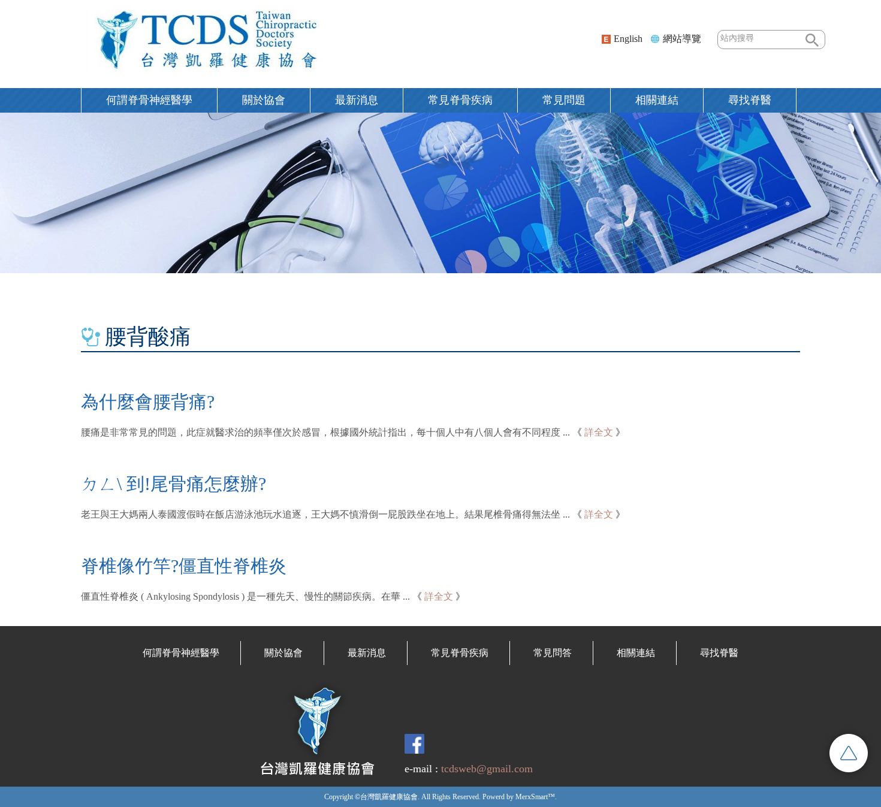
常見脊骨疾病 (460, 100)
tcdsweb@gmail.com (487, 769)
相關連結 (656, 100)
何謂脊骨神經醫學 (149, 100)
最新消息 (356, 100)
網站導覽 (682, 39)
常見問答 (552, 653)
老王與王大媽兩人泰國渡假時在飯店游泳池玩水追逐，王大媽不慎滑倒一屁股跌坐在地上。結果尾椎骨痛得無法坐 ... (325, 514)
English (628, 39)
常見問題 (564, 100)
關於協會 (263, 100)
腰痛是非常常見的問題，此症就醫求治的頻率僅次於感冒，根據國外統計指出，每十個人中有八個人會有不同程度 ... (325, 432)
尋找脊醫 (719, 653)
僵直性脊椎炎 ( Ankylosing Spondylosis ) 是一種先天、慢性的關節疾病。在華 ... (245, 596)
